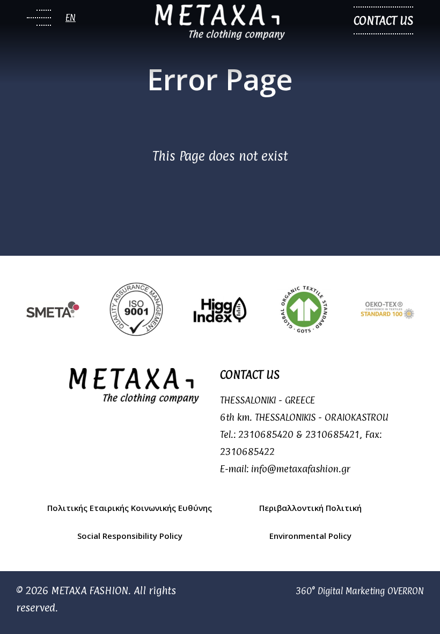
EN (70, 17)
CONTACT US (383, 20)
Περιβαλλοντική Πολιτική (310, 507)
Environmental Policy (310, 535)
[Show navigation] (39, 17)
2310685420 (266, 434)
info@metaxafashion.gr (300, 468)
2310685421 (332, 434)
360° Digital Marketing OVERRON (360, 591)
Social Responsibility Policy (129, 535)
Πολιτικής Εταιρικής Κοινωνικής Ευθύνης (129, 507)
